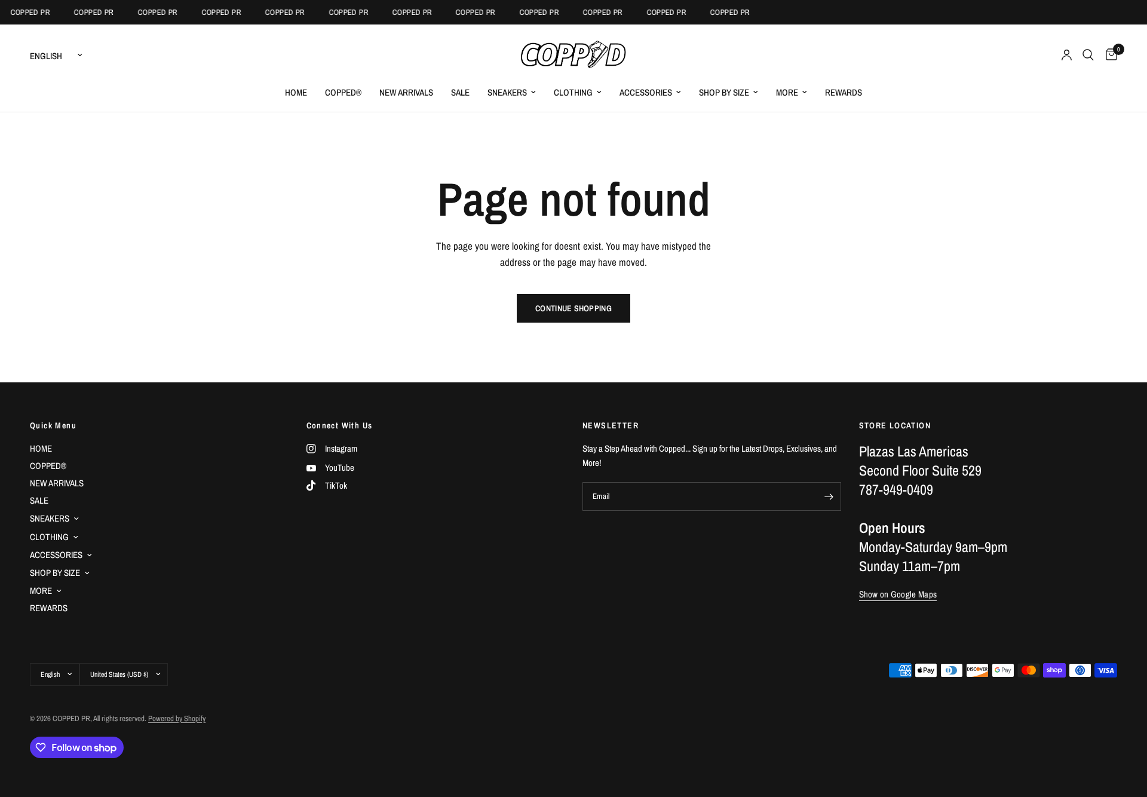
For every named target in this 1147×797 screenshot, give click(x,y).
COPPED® (343, 92)
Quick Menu (53, 425)
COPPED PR (25, 12)
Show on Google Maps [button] (898, 594)
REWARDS (843, 92)
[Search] (1088, 54)
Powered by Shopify (177, 718)
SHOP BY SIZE (724, 92)
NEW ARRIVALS (406, 92)
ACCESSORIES (645, 92)
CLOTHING (573, 92)
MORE (787, 92)
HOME (296, 92)
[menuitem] (296, 92)
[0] (1108, 54)
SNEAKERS (507, 92)
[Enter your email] (829, 496)
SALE (460, 92)
